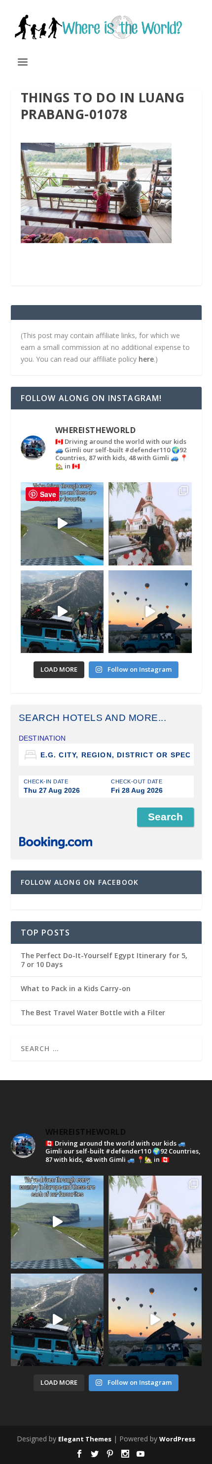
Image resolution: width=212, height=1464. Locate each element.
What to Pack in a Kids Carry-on (76, 988)
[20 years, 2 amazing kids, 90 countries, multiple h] (150, 523)
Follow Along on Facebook (80, 882)
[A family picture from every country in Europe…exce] (62, 612)
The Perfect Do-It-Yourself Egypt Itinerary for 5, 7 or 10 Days (104, 960)
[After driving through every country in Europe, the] (62, 523)
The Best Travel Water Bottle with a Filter (93, 1012)
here (146, 359)
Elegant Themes (84, 1438)
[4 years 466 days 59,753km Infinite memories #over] (150, 612)
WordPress (177, 1438)
